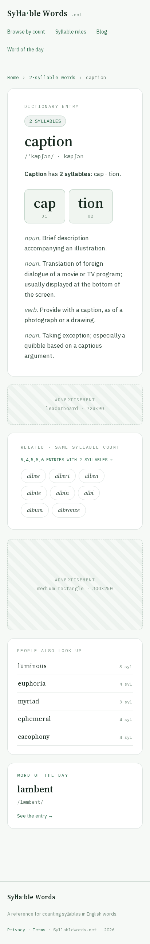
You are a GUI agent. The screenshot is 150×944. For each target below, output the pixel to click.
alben (91, 476)
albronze (69, 510)
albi (89, 493)
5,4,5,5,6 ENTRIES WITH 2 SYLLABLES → (66, 459)
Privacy (16, 929)
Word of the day (25, 49)
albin (62, 493)
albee (33, 476)
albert (62, 476)
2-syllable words (52, 77)
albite (34, 493)
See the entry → (35, 815)
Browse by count (26, 31)
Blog (101, 31)
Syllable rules (70, 31)
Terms (39, 929)
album (35, 510)
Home (13, 77)
